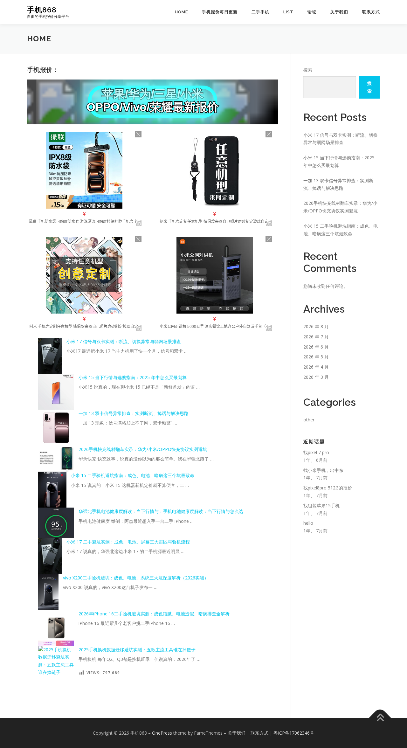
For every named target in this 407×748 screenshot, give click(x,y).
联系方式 (371, 12)
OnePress (162, 733)
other (308, 420)
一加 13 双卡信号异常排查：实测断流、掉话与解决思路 (134, 413)
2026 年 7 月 (316, 337)
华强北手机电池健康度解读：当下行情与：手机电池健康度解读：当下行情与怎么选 (161, 511)
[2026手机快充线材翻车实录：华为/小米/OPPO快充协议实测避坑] (56, 459)
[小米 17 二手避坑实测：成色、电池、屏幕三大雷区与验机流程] (50, 556)
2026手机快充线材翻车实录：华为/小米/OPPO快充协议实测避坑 (143, 449)
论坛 (311, 12)
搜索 (307, 70)
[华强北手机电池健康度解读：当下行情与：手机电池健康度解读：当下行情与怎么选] (56, 523)
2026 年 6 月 (316, 347)
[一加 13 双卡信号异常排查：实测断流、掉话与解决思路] (56, 428)
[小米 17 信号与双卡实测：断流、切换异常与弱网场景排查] (50, 356)
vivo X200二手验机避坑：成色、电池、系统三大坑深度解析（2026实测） (136, 578)
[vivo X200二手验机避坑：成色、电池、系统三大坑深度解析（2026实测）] (48, 592)
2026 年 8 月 (316, 326)
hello (308, 523)
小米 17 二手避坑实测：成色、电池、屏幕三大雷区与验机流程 (128, 542)
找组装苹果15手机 (321, 505)
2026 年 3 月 (316, 377)
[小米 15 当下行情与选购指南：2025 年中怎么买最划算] (56, 392)
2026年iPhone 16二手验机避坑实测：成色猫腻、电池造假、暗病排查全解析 (154, 614)
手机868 (42, 9)
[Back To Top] (380, 718)
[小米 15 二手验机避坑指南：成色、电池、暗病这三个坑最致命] (52, 490)
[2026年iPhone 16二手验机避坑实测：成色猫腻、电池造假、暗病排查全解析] (56, 628)
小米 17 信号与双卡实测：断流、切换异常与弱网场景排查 (123, 341)
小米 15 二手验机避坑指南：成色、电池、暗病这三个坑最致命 (132, 475)
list (288, 12)
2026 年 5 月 (316, 357)
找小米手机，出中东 (323, 470)
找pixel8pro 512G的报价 (327, 488)
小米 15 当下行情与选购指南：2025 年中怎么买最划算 (133, 377)
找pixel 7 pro (316, 452)
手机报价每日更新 (220, 12)
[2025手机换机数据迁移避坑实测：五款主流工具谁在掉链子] (56, 661)
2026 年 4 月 (316, 367)
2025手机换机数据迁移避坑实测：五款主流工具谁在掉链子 (137, 650)
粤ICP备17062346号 (293, 733)
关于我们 (339, 12)
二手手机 (260, 12)
